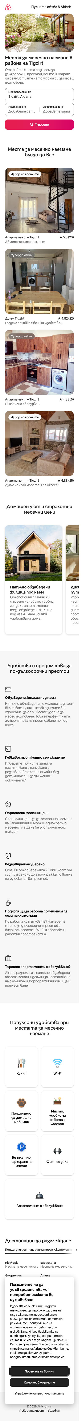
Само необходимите (39, 1382)
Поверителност (31, 1411)
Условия (54, 1411)
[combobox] (39, 96)
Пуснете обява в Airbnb (51, 7)
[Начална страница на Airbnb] (8, 7)
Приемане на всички (39, 1371)
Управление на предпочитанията (39, 1393)
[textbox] (22, 111)
